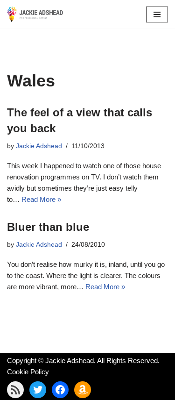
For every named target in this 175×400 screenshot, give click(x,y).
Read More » (41, 199)
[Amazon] (82, 389)
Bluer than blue (48, 227)
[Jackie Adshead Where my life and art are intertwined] (35, 14)
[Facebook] (60, 389)
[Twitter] (37, 389)
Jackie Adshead (39, 146)
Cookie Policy (28, 372)
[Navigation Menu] (157, 14)
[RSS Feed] (15, 389)
